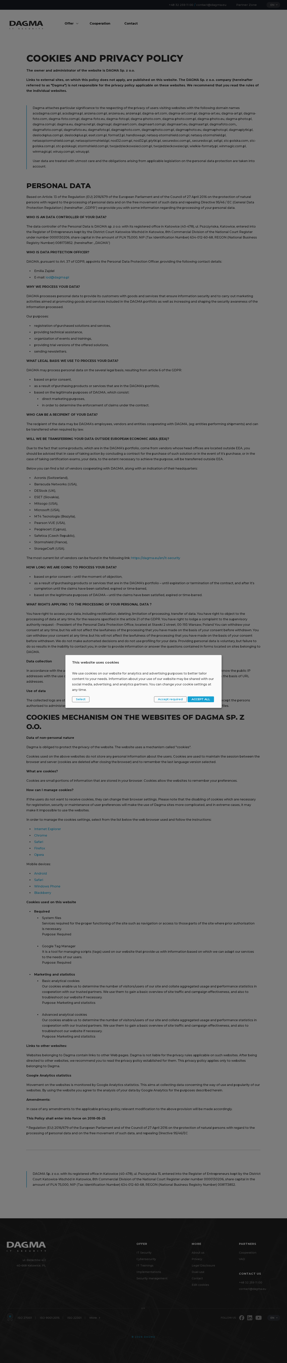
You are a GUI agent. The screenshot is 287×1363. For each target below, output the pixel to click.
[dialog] (143, 681)
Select (81, 699)
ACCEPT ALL (201, 699)
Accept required (170, 699)
